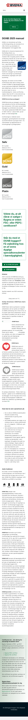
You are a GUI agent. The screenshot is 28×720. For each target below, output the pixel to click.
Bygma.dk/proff (6, 691)
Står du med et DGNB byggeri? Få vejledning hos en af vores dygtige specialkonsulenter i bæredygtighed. (14, 246)
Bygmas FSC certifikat (11, 654)
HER (8, 401)
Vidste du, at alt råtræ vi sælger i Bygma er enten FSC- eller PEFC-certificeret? (12, 219)
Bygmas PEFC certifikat (11, 653)
